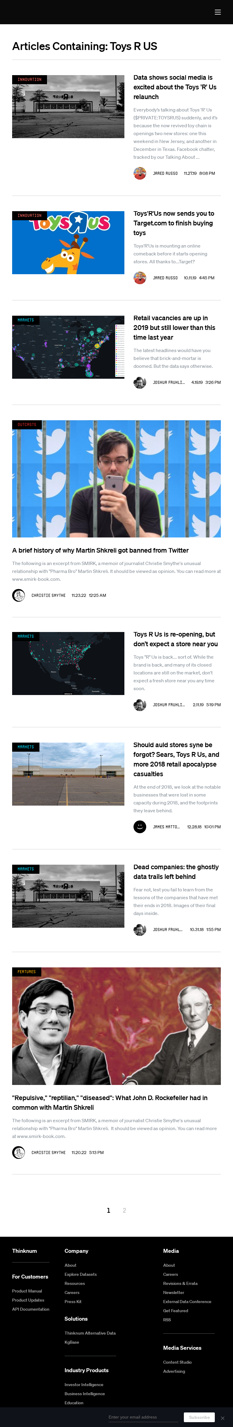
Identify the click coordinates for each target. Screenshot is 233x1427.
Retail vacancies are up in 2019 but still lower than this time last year (174, 327)
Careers (72, 1292)
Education (74, 1402)
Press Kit (73, 1301)
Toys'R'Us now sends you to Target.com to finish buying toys (173, 223)
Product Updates (28, 1300)
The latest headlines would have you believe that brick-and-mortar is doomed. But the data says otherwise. (173, 358)
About (70, 1265)
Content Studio (177, 1362)
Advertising (174, 1371)
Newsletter (173, 1292)
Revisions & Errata (180, 1283)
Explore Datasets (81, 1274)
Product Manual (27, 1291)
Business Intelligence (85, 1393)
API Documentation (30, 1309)
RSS (167, 1319)
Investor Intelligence (84, 1384)
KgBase (72, 1342)
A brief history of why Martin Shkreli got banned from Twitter (100, 550)
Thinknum (24, 1250)
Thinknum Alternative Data (90, 1333)
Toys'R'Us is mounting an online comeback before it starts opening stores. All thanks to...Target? (170, 253)
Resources (75, 1283)
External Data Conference (187, 1301)
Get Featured (175, 1310)
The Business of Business (34, 12)
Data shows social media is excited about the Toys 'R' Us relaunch (175, 87)
